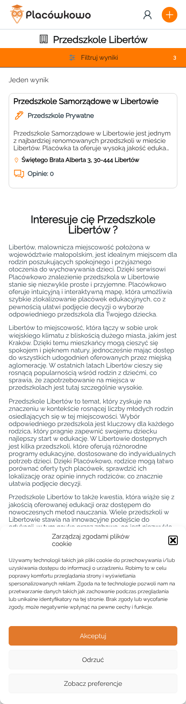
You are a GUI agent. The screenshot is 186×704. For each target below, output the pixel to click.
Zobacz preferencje (93, 684)
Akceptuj (93, 636)
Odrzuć (93, 660)
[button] (173, 540)
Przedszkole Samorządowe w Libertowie (85, 101)
